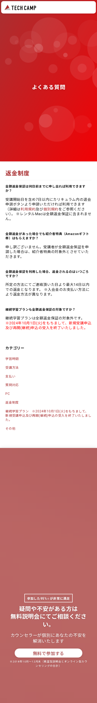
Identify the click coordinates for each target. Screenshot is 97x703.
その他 (10, 428)
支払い (10, 376)
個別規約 (50, 209)
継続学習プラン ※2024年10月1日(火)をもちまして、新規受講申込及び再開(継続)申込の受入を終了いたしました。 (48, 415)
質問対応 (12, 385)
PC (7, 394)
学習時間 (12, 359)
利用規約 (28, 209)
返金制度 (12, 402)
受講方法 (12, 367)
